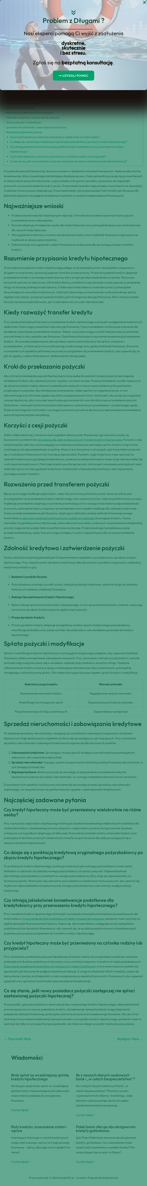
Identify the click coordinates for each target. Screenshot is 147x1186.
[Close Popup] (144, 2)
